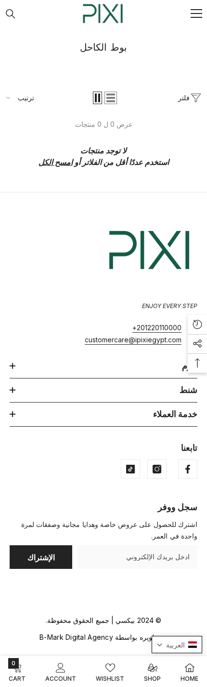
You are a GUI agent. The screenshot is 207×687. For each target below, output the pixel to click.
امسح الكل (56, 162)
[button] (110, 98)
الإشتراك (41, 557)
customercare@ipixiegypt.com (133, 340)
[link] (60, 671)
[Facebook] (187, 469)
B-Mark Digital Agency (76, 637)
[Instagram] (157, 469)
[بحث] (10, 14)
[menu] (196, 13)
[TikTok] (130, 469)
